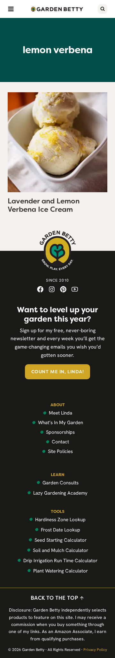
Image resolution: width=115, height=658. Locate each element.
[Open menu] (11, 9)
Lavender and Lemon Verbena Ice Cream (44, 205)
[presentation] (57, 142)
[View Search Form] (102, 9)
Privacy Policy (95, 649)
